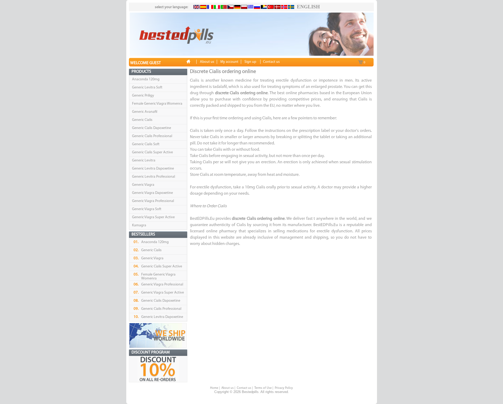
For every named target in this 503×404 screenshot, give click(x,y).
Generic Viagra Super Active (153, 217)
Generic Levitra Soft (147, 87)
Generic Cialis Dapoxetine (151, 128)
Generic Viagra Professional (153, 201)
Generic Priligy (143, 96)
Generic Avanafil (144, 112)
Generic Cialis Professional (152, 136)
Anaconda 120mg (146, 79)
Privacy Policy (284, 388)
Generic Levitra (143, 160)
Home (214, 388)
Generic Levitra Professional (153, 177)
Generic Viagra (143, 185)
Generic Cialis (142, 120)
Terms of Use (263, 388)
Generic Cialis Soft (146, 144)
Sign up (250, 62)
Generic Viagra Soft (146, 209)
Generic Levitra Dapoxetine (153, 169)
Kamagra (139, 225)
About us (227, 388)
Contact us (244, 388)
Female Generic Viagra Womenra (157, 104)
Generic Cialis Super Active (152, 152)
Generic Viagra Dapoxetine (152, 193)
